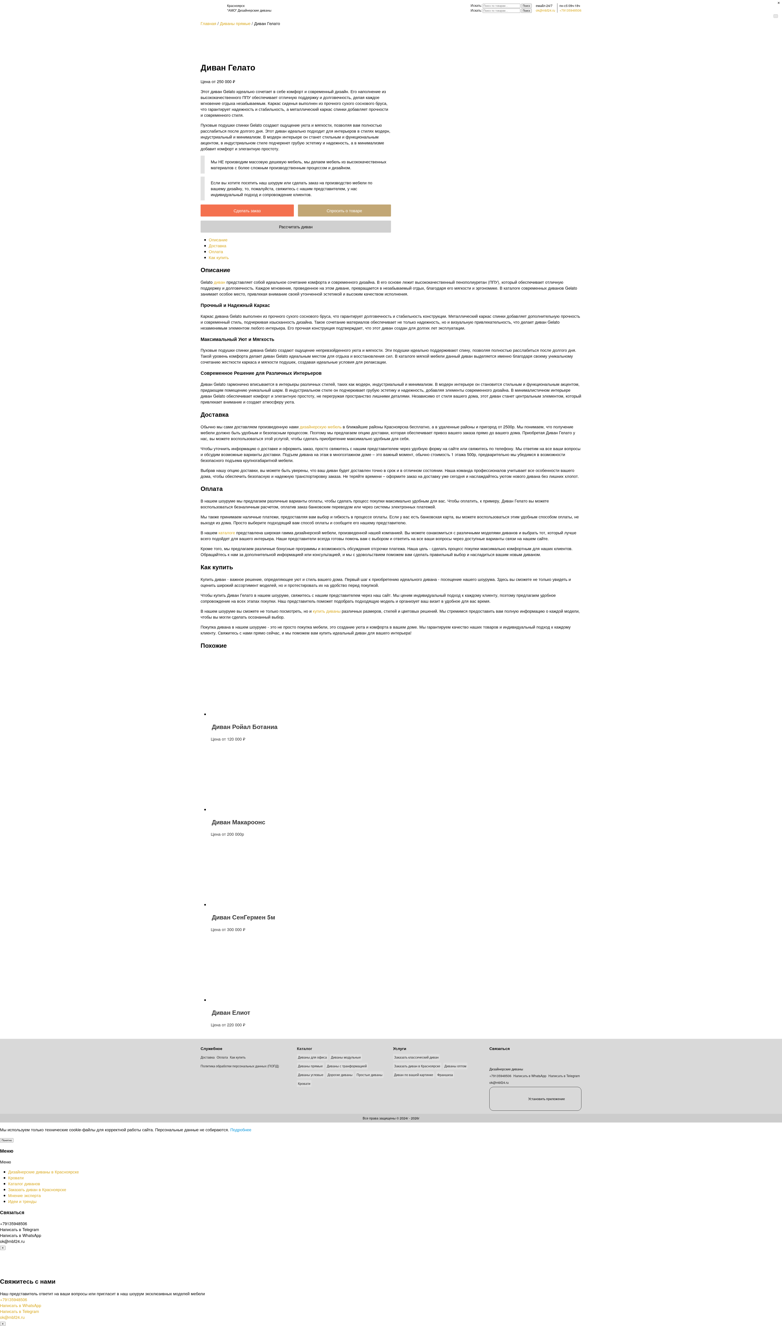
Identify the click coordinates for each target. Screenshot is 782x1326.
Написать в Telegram (564, 1075)
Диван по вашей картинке (413, 1074)
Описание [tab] (218, 240)
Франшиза (445, 1074)
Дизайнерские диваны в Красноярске (43, 1172)
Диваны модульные (346, 1057)
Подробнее (240, 1129)
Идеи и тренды (22, 1201)
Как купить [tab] (219, 257)
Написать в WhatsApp (529, 1075)
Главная (208, 23)
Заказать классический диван (416, 1057)
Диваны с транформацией (347, 1066)
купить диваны (326, 611)
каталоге (227, 532)
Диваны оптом (455, 1066)
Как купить (238, 1057)
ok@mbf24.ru (545, 10)
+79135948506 (570, 10)
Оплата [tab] (216, 251)
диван (219, 282)
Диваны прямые (235, 23)
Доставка (208, 1057)
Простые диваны (369, 1074)
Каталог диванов (24, 1183)
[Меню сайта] (775, 16)
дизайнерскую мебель (321, 427)
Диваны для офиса (312, 1057)
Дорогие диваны (340, 1074)
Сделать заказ (247, 210)
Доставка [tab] (217, 245)
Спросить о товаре (344, 210)
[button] (391, 1162)
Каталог (304, 1048)
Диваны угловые (310, 1074)
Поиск (526, 5)
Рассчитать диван (296, 227)
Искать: (476, 5)
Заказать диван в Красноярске (417, 1066)
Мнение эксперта (24, 1195)
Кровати (304, 1083)
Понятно (7, 1140)
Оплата (222, 1057)
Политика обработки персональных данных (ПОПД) (240, 1066)
